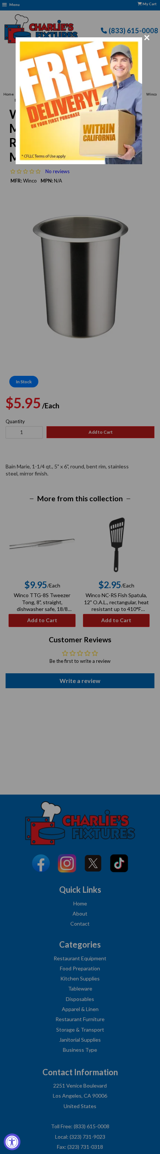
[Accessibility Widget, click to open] (12, 1141)
